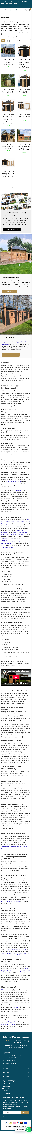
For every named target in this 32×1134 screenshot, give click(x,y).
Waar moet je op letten (10, 355)
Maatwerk (17, 1007)
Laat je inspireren (9, 291)
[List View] (9, 41)
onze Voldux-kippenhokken (17, 949)
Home (2, 14)
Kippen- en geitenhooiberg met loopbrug (8, 146)
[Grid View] (7, 41)
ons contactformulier (8, 1024)
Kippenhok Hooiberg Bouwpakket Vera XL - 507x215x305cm (24, 116)
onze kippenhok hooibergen (10, 901)
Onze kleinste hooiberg (13, 482)
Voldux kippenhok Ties (8, 547)
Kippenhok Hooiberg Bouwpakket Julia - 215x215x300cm (8, 91)
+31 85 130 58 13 (10, 1060)
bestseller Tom (8, 539)
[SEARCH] (5, 10)
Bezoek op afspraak (10, 1057)
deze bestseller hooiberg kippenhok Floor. (15, 954)
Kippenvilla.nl (5, 990)
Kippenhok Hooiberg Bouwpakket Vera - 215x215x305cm (24, 91)
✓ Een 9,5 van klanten (10, 3)
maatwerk (18, 490)
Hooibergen (8, 14)
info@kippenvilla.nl (11, 1022)
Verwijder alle (5, 37)
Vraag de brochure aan (12, 229)
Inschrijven (25, 1112)
